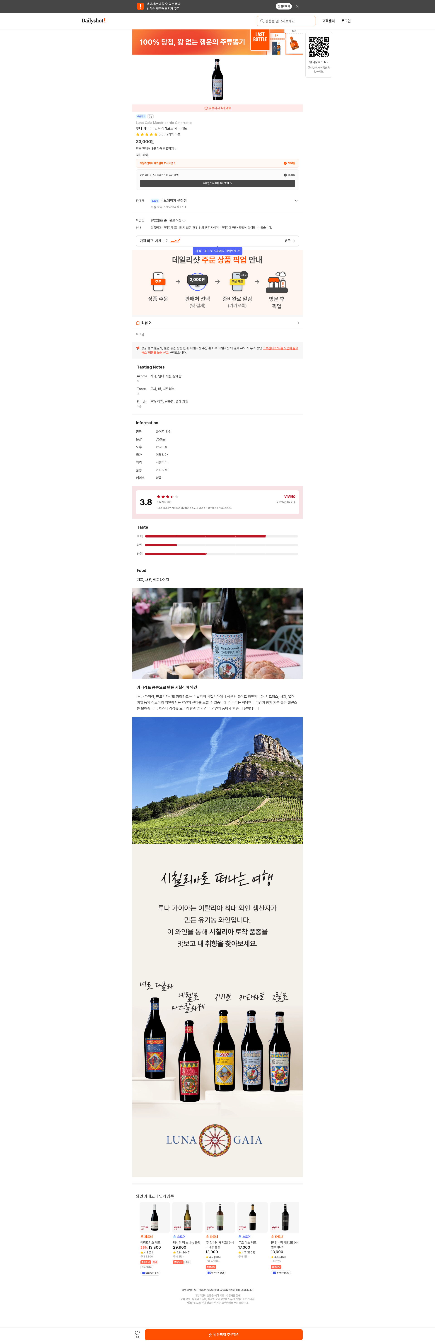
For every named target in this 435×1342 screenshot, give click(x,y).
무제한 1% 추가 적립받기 (216, 183)
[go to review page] (298, 323)
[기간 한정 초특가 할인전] (246, 42)
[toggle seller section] (296, 200)
